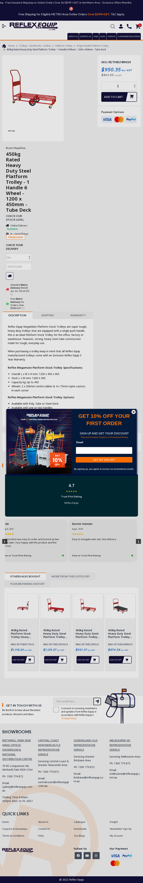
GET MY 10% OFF (104, 459)
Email (79, 442)
